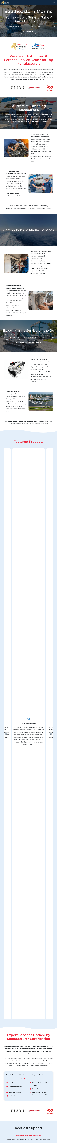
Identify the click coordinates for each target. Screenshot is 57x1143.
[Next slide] (51, 734)
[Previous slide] (5, 734)
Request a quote (28, 32)
